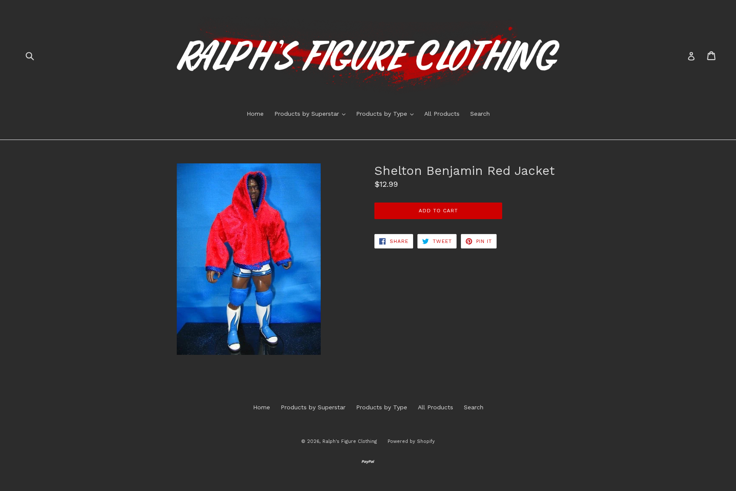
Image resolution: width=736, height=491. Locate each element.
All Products (442, 113)
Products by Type (387, 113)
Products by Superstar (312, 113)
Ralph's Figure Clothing (349, 441)
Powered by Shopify (411, 441)
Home (255, 113)
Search (480, 113)
